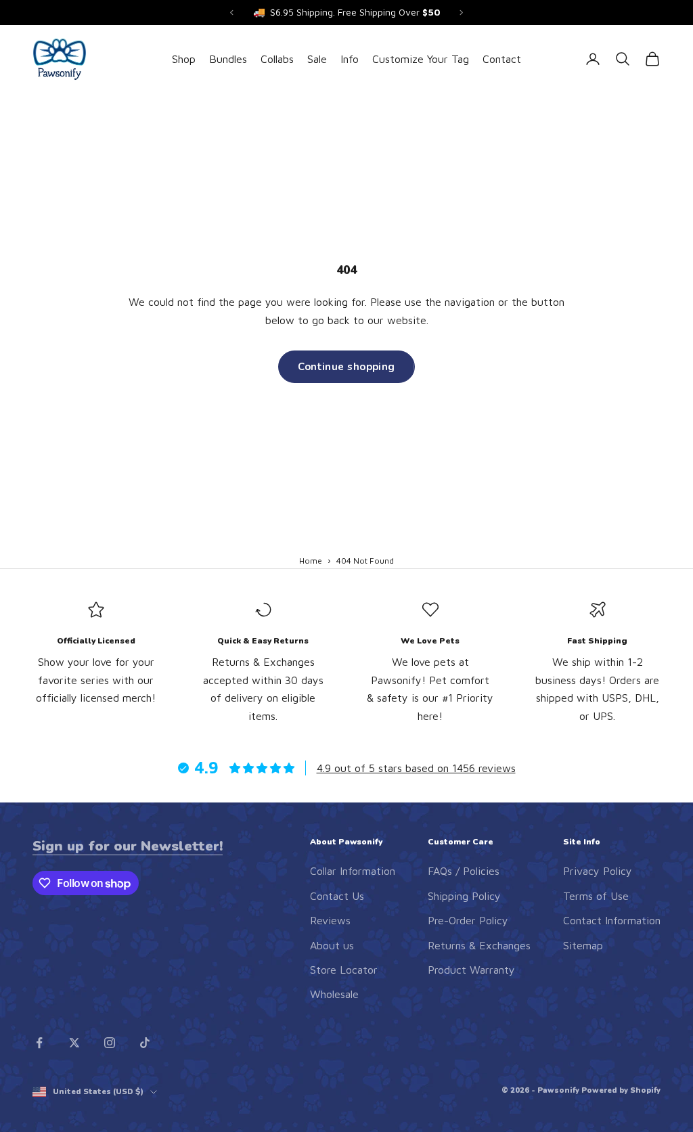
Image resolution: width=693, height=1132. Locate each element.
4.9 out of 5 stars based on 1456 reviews (416, 768)
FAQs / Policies (463, 871)
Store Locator (344, 970)
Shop (184, 59)
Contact (502, 59)
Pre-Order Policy (468, 920)
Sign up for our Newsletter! (127, 845)
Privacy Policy (597, 871)
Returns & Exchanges (479, 945)
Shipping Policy (464, 896)
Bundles (228, 59)
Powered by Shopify (621, 1090)
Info (349, 59)
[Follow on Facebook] (39, 1042)
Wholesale (334, 994)
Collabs (277, 59)
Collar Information (352, 871)
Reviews (330, 920)
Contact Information (612, 920)
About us (332, 945)
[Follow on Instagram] (109, 1042)
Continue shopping (346, 366)
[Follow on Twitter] (74, 1042)
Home (310, 561)
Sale (317, 59)
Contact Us (337, 896)
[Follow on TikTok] (145, 1042)
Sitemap (583, 945)
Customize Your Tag (420, 59)
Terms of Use (596, 896)
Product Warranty (471, 970)
